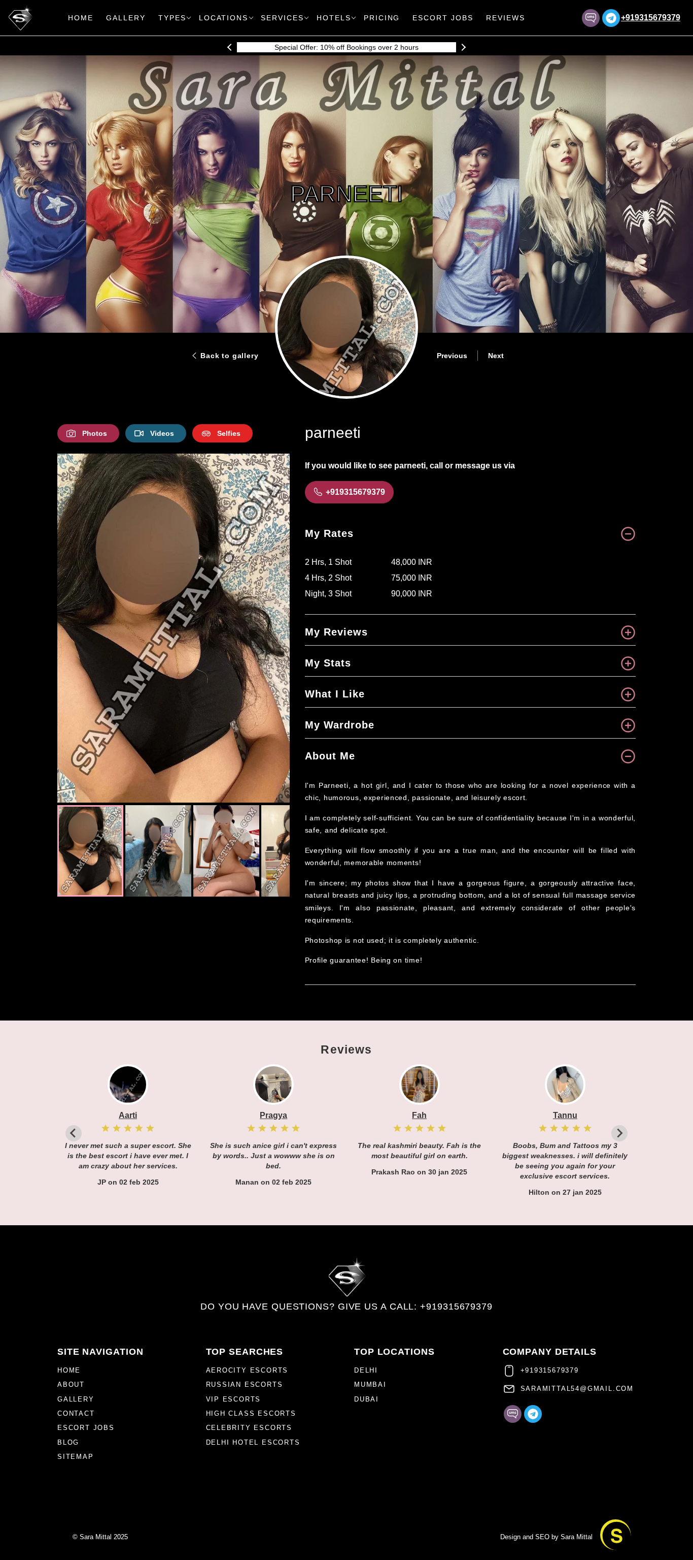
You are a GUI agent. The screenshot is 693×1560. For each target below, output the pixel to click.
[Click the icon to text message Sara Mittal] (591, 18)
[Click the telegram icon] (611, 18)
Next (496, 356)
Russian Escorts (244, 1384)
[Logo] (346, 1277)
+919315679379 (650, 17)
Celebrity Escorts (249, 1427)
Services (282, 18)
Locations (224, 18)
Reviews (505, 18)
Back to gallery (229, 356)
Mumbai (370, 1384)
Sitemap (75, 1456)
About (71, 1384)
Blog (68, 1442)
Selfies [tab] (228, 433)
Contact (76, 1413)
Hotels (334, 18)
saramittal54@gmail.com (577, 1388)
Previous (452, 356)
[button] (90, 851)
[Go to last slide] (159, 919)
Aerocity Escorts (247, 1370)
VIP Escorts (233, 1399)
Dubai (366, 1399)
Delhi (366, 1370)
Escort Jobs (442, 18)
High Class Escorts (251, 1413)
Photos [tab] (94, 433)
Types (172, 18)
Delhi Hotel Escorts (253, 1442)
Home (80, 18)
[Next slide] (188, 919)
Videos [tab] (162, 433)
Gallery (126, 18)
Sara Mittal (577, 1537)
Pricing (382, 18)
